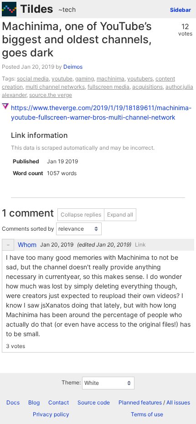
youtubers (140, 78)
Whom (27, 245)
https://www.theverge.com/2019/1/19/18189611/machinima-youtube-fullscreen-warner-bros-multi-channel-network (101, 112)
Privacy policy (51, 414)
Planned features (140, 402)
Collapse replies (81, 214)
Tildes (36, 8)
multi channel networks (55, 86)
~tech (67, 9)
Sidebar (180, 9)
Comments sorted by (28, 228)
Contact (58, 402)
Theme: (71, 382)
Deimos (73, 66)
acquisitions (147, 86)
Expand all (120, 214)
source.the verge (50, 94)
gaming (84, 78)
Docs (13, 402)
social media (33, 78)
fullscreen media (108, 86)
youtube (62, 78)
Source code (93, 402)
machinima (110, 78)
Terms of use (147, 414)
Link (140, 244)
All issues (178, 402)
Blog (34, 402)
